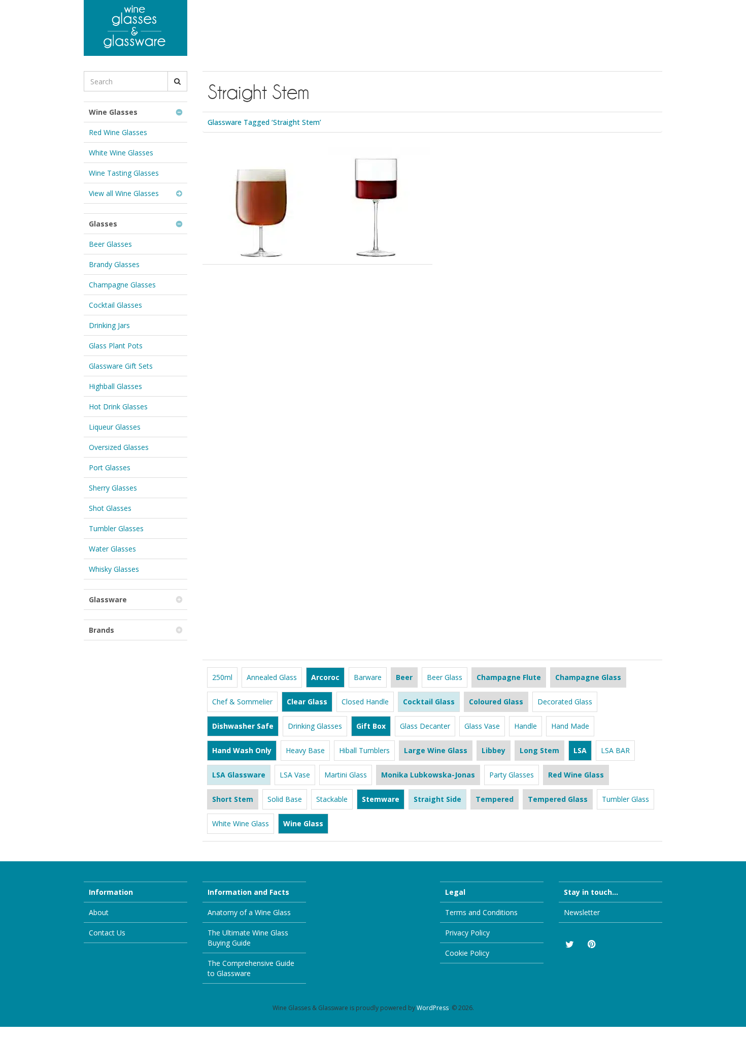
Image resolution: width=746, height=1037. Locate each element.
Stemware (380, 799)
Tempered (495, 799)
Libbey (493, 750)
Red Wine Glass (576, 775)
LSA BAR (615, 750)
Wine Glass (303, 823)
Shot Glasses (110, 508)
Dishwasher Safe (243, 726)
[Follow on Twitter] (569, 944)
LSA (580, 750)
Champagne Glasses (122, 284)
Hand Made (570, 726)
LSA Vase (295, 775)
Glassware (108, 599)
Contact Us (107, 932)
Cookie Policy (467, 953)
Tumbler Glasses (116, 528)
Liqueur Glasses (115, 427)
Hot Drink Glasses (118, 406)
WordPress (433, 1007)
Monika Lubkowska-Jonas (428, 775)
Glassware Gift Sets (121, 366)
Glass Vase (482, 726)
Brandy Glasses (114, 264)
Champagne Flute (509, 677)
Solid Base (284, 799)
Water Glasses (112, 549)
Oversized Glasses (119, 447)
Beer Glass (444, 677)
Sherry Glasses (113, 488)
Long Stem (539, 750)
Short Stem (232, 799)
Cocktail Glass (429, 701)
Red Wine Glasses (118, 132)
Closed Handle (365, 701)
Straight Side (437, 799)
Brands (101, 630)
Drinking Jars (109, 325)
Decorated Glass (564, 701)
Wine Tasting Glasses (124, 173)
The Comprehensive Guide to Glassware (251, 968)
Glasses (103, 224)
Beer (404, 677)
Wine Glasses (113, 112)
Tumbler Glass (625, 799)
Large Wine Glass (435, 750)
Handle (525, 726)
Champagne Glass (588, 677)
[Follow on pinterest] (591, 944)
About (99, 912)
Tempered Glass (558, 799)
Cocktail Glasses (115, 305)
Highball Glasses (115, 386)
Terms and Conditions (481, 912)
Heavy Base (305, 750)
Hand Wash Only (242, 750)
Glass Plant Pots (116, 345)
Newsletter (582, 912)
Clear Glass (307, 701)
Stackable (332, 799)
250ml (222, 677)
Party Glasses (511, 775)
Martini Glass (345, 775)
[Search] (177, 81)
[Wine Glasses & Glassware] (135, 28)
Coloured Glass (496, 701)
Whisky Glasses (114, 569)
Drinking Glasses (315, 726)
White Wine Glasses (121, 152)
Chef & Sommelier (242, 701)
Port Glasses (109, 467)
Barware (368, 677)
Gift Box (371, 726)
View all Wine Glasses (124, 193)
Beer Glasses (110, 244)
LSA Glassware (238, 775)
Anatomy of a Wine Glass (249, 912)
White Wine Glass (240, 823)
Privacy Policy (467, 932)
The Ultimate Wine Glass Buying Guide (248, 938)
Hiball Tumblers (364, 750)
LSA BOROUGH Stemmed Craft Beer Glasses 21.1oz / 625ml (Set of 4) (255, 185)
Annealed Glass (272, 677)
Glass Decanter (425, 726)
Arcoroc (325, 677)
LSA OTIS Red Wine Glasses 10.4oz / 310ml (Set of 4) (368, 179)
